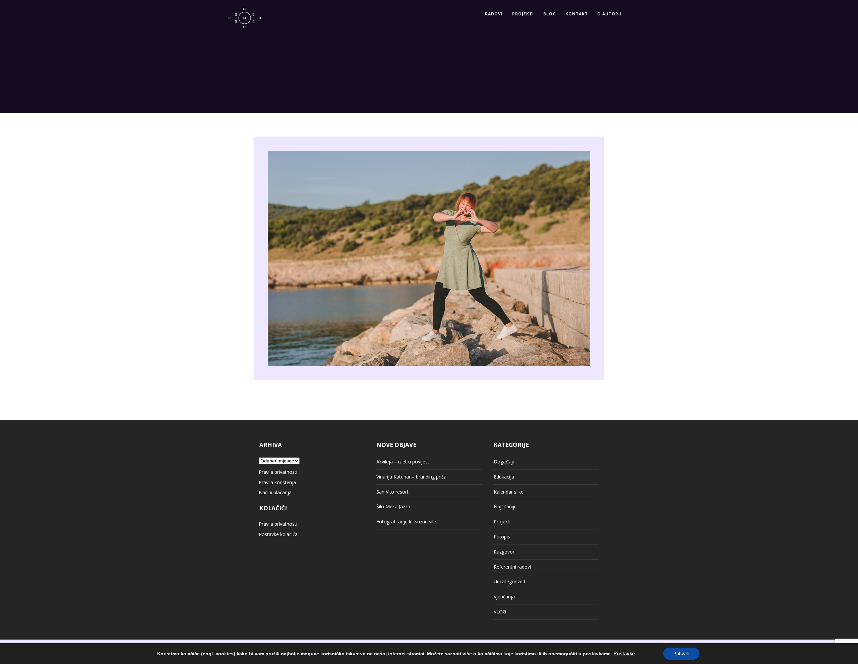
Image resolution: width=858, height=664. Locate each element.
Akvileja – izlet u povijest (402, 461)
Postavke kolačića (278, 534)
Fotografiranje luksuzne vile (406, 521)
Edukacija (504, 476)
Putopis (502, 536)
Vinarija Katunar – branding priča (411, 476)
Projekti (523, 14)
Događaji (504, 461)
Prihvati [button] (681, 653)
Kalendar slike (509, 492)
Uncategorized (509, 581)
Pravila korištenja (277, 482)
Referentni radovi (512, 567)
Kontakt (576, 14)
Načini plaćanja (275, 492)
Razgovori (504, 551)
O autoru (609, 14)
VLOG (500, 611)
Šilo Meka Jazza (393, 506)
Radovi (494, 14)
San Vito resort (392, 492)
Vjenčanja (504, 596)
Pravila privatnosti (278, 472)
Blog (549, 14)
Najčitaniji (504, 506)
